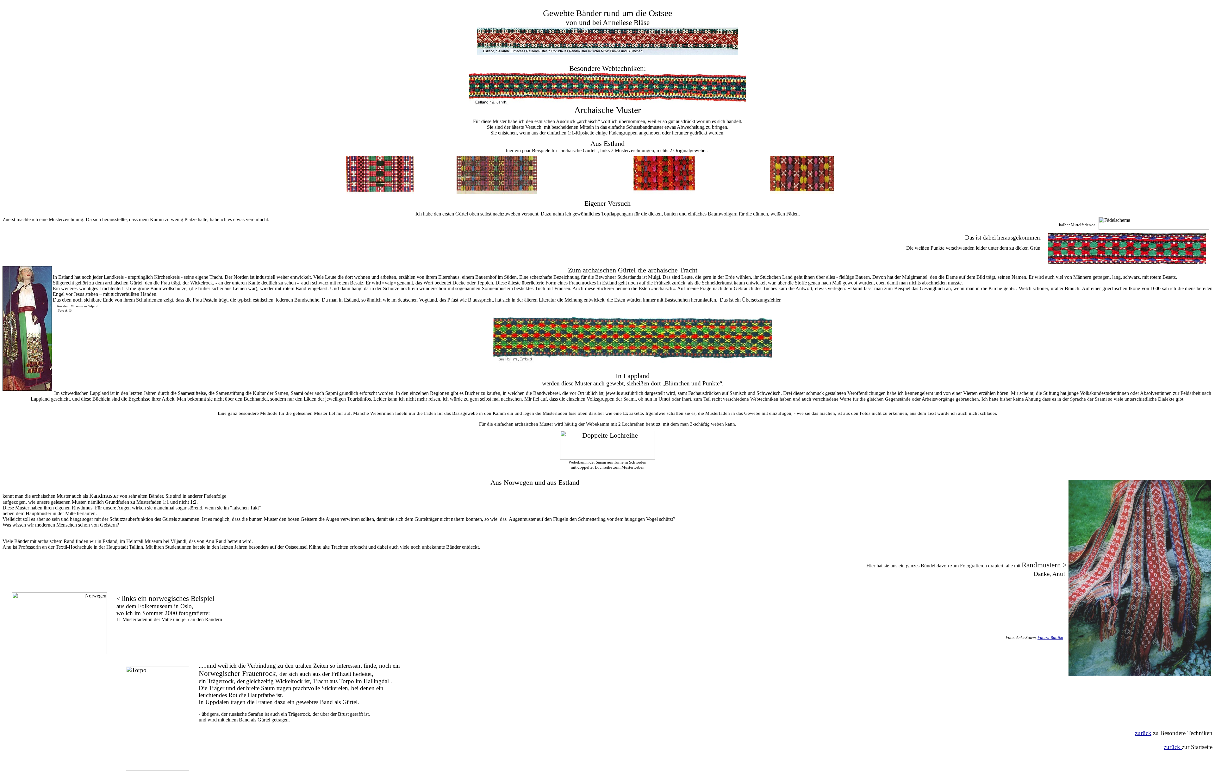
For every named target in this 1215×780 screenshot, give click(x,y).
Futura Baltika (1050, 637)
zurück (1143, 733)
